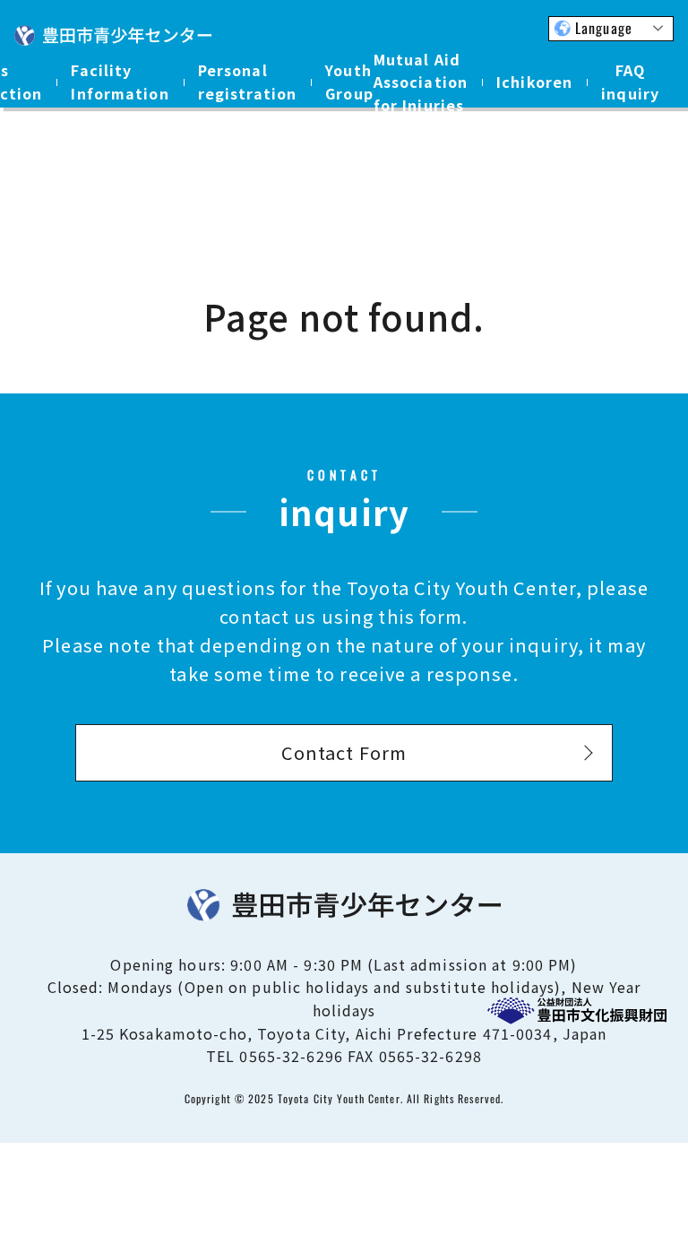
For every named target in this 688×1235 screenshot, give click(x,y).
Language (603, 28)
